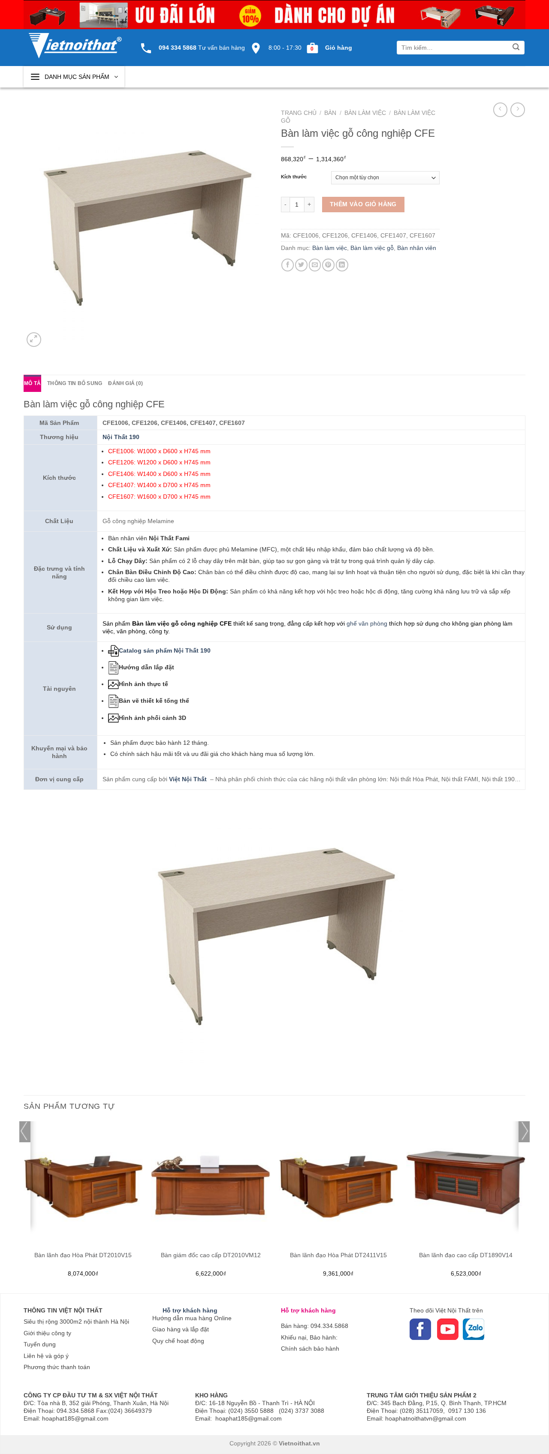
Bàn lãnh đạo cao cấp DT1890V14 (466, 1255)
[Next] (525, 1206)
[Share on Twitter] (301, 265)
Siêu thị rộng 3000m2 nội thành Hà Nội (76, 1321)
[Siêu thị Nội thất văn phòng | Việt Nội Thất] (75, 41)
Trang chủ (299, 112)
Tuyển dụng (40, 1344)
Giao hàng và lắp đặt (180, 1329)
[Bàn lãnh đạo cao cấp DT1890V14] (465, 1180)
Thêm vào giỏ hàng (363, 204)
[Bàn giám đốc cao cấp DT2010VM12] (210, 1180)
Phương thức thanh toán (57, 1367)
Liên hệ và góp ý (46, 1355)
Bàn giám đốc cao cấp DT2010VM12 (211, 1255)
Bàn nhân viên (416, 247)
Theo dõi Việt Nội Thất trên (446, 1310)
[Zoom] (34, 339)
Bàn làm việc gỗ (372, 247)
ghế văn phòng (367, 623)
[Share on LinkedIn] (342, 265)
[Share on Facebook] (287, 265)
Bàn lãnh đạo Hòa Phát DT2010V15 (83, 1255)
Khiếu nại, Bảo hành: (309, 1337)
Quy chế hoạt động (178, 1340)
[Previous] (24, 1206)
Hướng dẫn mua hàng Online (192, 1318)
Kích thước (294, 176)
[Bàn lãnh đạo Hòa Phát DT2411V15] (338, 1180)
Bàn (330, 112)
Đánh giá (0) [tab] (125, 383)
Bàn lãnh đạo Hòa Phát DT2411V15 (338, 1255)
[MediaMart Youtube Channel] (436, 1329)
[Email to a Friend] (315, 265)
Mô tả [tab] (32, 383)
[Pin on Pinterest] (328, 265)
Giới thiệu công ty (47, 1333)
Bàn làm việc (365, 112)
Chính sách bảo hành (310, 1348)
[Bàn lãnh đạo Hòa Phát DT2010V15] (83, 1180)
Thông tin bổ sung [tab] (74, 383)
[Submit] (516, 47)
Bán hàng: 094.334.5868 (314, 1325)
